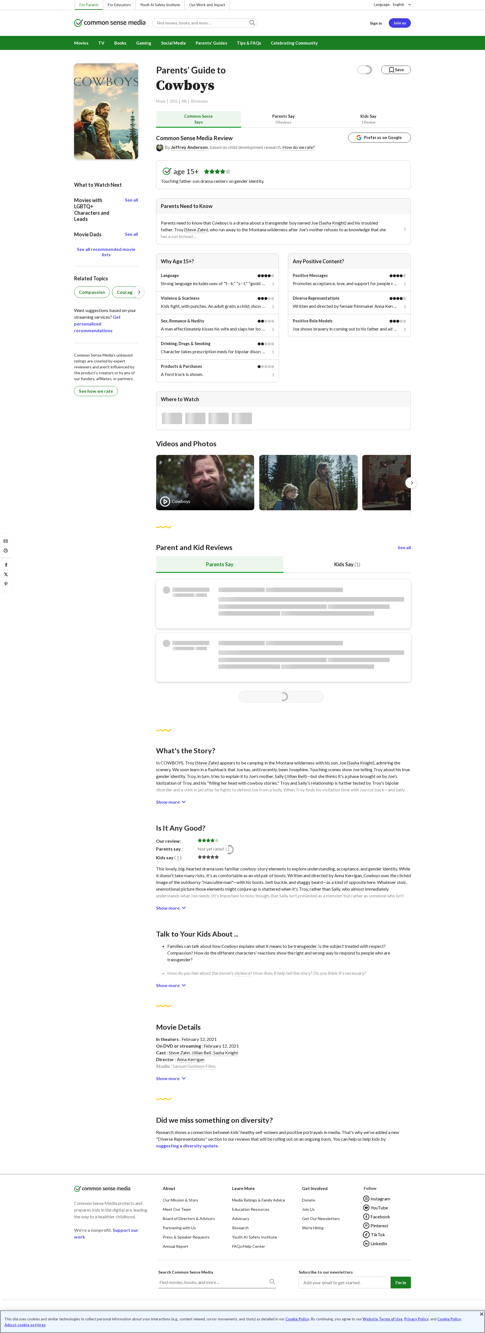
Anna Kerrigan (190, 1059)
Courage (126, 292)
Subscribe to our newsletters (326, 1272)
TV (101, 42)
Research (240, 1227)
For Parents (89, 5)
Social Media (173, 42)
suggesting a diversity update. (187, 1145)
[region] (242, 1321)
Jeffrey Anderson (189, 147)
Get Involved (315, 1188)
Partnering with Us (179, 1227)
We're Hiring (313, 1227)
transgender (305, 946)
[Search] (272, 1282)
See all (404, 547)
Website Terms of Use (382, 1319)
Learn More (243, 1188)
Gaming (143, 42)
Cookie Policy (297, 1319)
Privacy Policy (416, 1319)
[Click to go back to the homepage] (109, 23)
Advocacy (240, 1218)
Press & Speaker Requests (186, 1237)
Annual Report (175, 1246)
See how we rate (96, 391)
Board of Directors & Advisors (189, 1218)
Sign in (376, 23)
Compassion (92, 292)
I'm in (400, 1282)
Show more (168, 802)
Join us (400, 22)
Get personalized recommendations (97, 323)
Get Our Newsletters (321, 1218)
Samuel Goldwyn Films (194, 1066)
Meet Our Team (177, 1209)
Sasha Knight (332, 222)
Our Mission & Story (180, 1200)
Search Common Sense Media (185, 1272)
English (398, 4)
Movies (81, 42)
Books (120, 42)
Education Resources (250, 1209)
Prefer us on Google (383, 137)
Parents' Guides (211, 42)
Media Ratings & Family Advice (258, 1200)
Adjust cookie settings (25, 1325)
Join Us (308, 1209)
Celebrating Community (294, 42)
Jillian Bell (295, 776)
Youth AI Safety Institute (160, 5)
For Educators (119, 5)
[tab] (198, 119)
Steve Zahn (196, 229)
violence (242, 973)
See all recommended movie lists (106, 251)
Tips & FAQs (249, 42)
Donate (308, 1200)
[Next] (411, 482)
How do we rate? (298, 147)
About (169, 1188)
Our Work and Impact (207, 5)
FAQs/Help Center (248, 1246)
